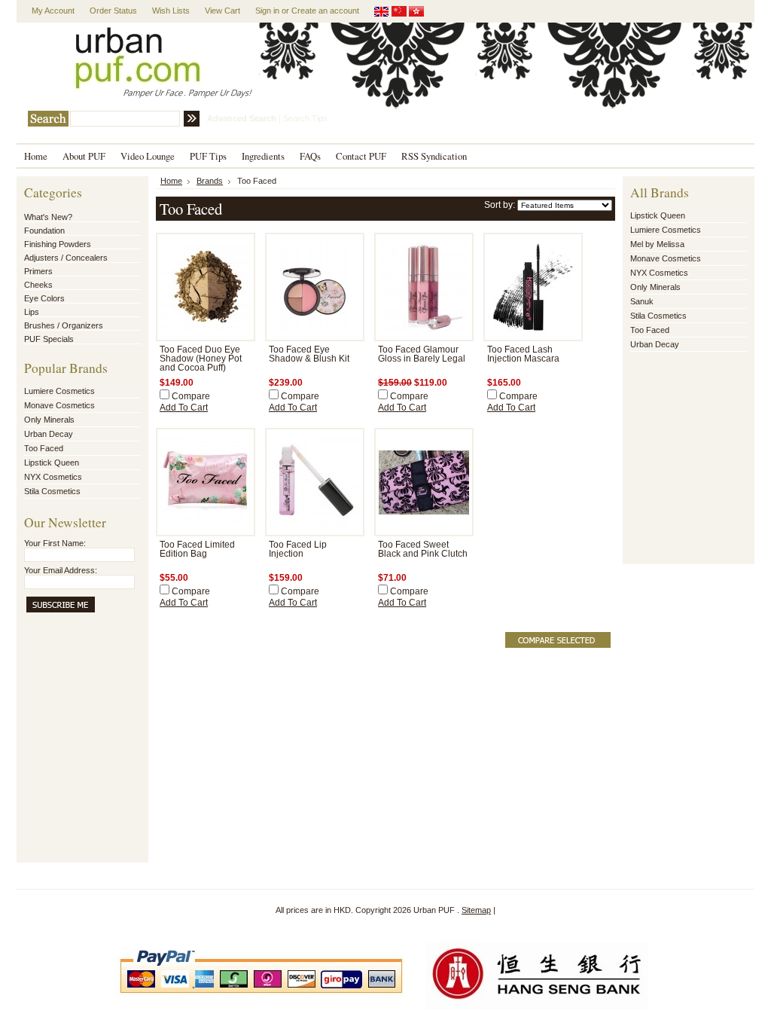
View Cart (222, 10)
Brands (210, 180)
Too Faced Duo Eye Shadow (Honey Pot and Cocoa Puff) (201, 358)
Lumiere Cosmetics (59, 390)
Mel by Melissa (657, 244)
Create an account (325, 10)
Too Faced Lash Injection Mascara (523, 354)
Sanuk (642, 301)
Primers (38, 271)
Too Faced (43, 448)
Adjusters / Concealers (66, 257)
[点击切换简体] (399, 13)
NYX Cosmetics (53, 476)
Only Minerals (49, 419)
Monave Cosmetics (59, 405)
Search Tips (305, 118)
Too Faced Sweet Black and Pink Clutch (423, 549)
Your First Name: (55, 543)
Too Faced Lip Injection (298, 549)
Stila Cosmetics (52, 491)
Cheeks (38, 284)
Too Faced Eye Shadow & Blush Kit (309, 354)
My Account (53, 10)
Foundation (44, 230)
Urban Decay (48, 433)
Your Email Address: (60, 570)
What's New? (48, 216)
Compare (191, 396)
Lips (31, 311)
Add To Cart (184, 407)
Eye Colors (44, 298)
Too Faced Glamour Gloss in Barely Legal (421, 354)
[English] (381, 13)
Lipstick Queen (51, 462)
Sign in (267, 10)
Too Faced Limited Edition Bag (197, 549)
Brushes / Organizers (63, 325)
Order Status (113, 10)
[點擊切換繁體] (416, 13)
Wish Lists (171, 10)
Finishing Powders (57, 244)
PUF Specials (49, 339)
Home (171, 180)
